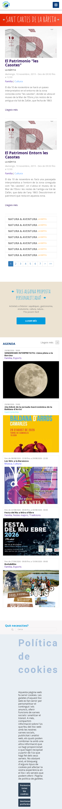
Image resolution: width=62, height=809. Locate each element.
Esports (17, 358)
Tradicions (35, 515)
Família (8, 358)
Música (8, 463)
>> (50, 263)
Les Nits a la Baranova (16, 461)
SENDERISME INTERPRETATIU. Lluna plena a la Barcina (28, 354)
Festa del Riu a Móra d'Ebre (19, 512)
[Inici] (15, 5)
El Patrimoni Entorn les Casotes (26, 155)
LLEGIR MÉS (31, 320)
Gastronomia (11, 412)
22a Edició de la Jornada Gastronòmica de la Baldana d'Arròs (28, 408)
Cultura (17, 463)
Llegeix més (11, 109)
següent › (57, 342)
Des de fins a (26, 458)
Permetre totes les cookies (25, 789)
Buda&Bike (10, 564)
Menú (56, 5)
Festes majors (20, 515)
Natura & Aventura (22, 219)
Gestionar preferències (25, 802)
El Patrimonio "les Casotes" (21, 63)
